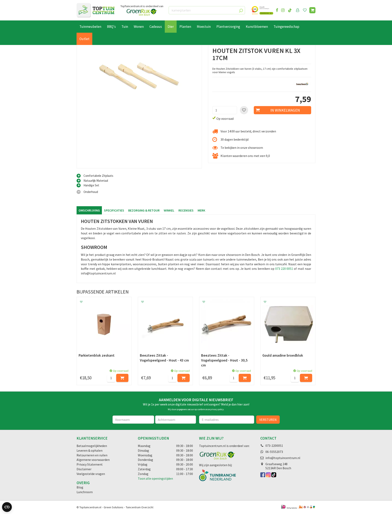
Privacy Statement (90, 464)
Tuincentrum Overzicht (139, 507)
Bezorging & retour (144, 210)
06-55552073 (274, 452)
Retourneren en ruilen (92, 455)
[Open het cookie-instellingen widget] (7, 507)
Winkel (169, 210)
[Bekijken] (312, 10)
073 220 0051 (284, 269)
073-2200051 (274, 445)
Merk (201, 210)
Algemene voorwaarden (93, 460)
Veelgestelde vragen (91, 474)
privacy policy (217, 409)
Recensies (186, 210)
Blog (80, 487)
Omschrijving (89, 210)
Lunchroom (85, 492)
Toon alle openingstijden (155, 478)
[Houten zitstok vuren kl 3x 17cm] (139, 105)
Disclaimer (84, 469)
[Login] (298, 10)
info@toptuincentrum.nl (282, 458)
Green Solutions (113, 507)
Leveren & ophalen (89, 450)
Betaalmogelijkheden (92, 446)
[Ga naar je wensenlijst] (306, 10)
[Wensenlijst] (305, 10)
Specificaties (114, 210)
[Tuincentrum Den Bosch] (96, 10)
